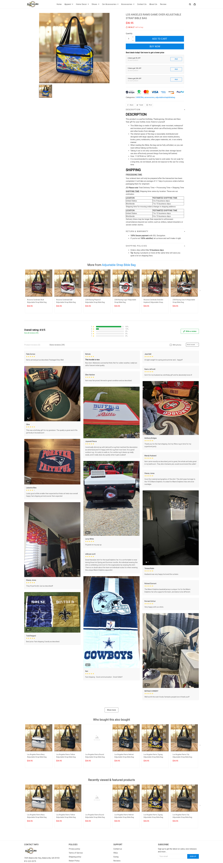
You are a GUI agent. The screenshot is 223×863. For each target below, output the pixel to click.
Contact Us (142, 4)
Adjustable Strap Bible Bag (119, 265)
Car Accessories (109, 4)
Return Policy (74, 861)
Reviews (116, 861)
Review (163, 4)
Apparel (67, 4)
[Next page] (200, 291)
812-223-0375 (30, 861)
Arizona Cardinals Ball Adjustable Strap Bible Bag (66, 301)
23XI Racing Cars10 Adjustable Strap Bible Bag (184, 301)
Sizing (115, 857)
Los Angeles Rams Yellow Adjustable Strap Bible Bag (66, 755)
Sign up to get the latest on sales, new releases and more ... (177, 850)
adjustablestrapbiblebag (165, 97)
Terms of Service (76, 853)
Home (59, 4)
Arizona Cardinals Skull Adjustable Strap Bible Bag (37, 301)
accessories (149, 97)
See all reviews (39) (31, 333)
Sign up (193, 856)
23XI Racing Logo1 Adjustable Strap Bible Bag (125, 301)
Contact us (117, 849)
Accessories (126, 4)
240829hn (140, 97)
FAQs (115, 853)
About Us (153, 4)
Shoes (94, 4)
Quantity (129, 33)
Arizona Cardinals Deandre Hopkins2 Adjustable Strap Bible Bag (153, 301)
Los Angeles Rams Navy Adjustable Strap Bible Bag (37, 755)
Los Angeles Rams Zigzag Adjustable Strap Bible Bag (153, 755)
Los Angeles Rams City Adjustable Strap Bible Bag (182, 755)
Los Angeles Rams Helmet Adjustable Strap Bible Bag (124, 755)
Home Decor (81, 4)
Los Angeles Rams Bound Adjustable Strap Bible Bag (95, 755)
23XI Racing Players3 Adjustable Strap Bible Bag (95, 301)
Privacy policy (74, 849)
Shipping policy (75, 857)
